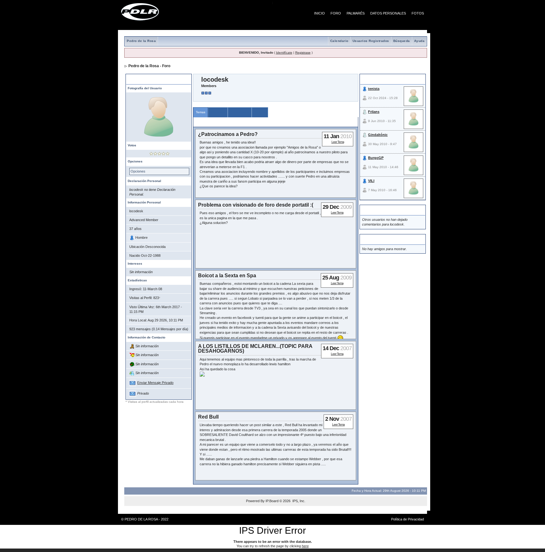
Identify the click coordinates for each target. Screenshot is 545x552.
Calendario (339, 41)
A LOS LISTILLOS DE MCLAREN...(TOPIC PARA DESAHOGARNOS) (255, 349)
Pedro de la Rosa (141, 41)
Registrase (303, 52)
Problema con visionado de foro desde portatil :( (255, 205)
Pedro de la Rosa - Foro (149, 66)
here (305, 546)
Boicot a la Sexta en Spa (227, 275)
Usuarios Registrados (371, 41)
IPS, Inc (298, 501)
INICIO (319, 13)
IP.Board (272, 501)
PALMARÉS (356, 13)
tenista (373, 89)
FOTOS (418, 13)
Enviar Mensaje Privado (155, 383)
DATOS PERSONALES (388, 13)
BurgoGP (376, 158)
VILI (371, 181)
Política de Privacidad (407, 519)
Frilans (373, 112)
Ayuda (419, 41)
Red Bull (208, 417)
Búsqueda (401, 41)
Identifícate (284, 52)
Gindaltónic (378, 135)
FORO (336, 13)
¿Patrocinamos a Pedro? (228, 134)
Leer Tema (337, 142)
